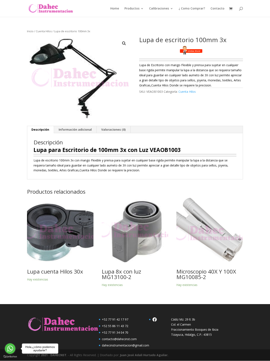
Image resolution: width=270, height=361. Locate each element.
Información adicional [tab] (75, 129)
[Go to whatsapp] (10, 348)
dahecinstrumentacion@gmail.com (125, 345)
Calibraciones (159, 8)
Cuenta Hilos (44, 31)
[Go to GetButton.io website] (10, 356)
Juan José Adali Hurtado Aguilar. (144, 355)
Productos (131, 8)
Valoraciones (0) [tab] (113, 129)
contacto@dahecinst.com (119, 339)
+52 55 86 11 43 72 (115, 326)
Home (114, 8)
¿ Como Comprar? (192, 8)
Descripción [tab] (40, 129)
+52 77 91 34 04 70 (115, 332)
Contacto (217, 8)
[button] (124, 43)
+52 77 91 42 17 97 (115, 319)
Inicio (30, 31)
